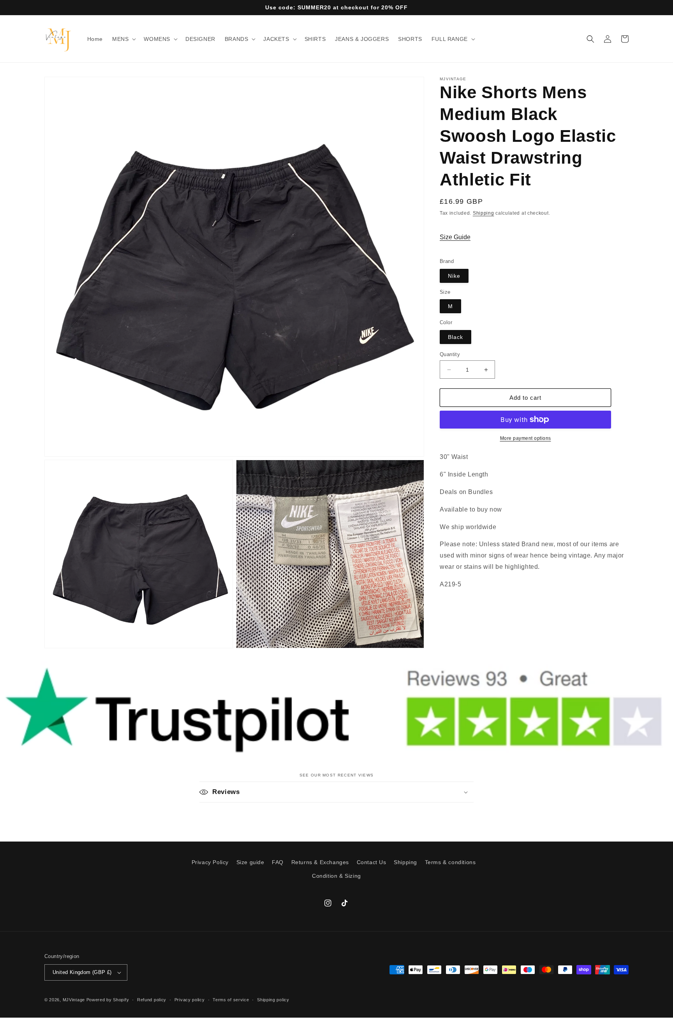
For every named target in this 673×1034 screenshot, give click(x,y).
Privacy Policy (210, 862)
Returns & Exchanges (320, 862)
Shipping (483, 213)
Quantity (450, 354)
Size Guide (455, 237)
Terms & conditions (450, 862)
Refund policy (151, 999)
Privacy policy (189, 999)
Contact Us (371, 862)
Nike (454, 276)
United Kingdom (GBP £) (82, 972)
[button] (123, 39)
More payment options (525, 438)
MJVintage (74, 999)
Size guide (250, 862)
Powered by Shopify (107, 999)
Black (455, 337)
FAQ (278, 862)
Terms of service (231, 999)
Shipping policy (273, 999)
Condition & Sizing (336, 876)
